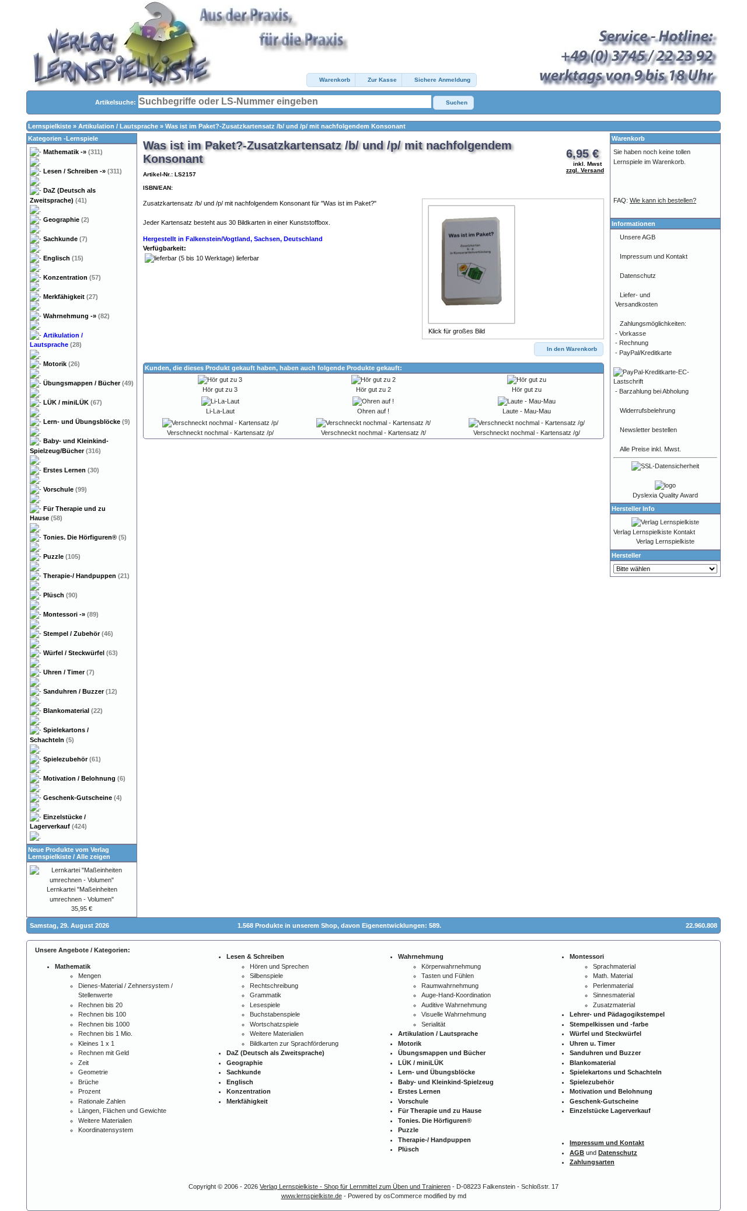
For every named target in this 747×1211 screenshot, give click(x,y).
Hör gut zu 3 (220, 389)
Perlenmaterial (613, 985)
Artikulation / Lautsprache (118, 126)
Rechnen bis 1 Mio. (105, 1033)
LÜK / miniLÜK (72, 402)
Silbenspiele (266, 975)
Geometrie (93, 1072)
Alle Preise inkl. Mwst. (650, 449)
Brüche (88, 1081)
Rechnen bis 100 (102, 1014)
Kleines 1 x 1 (96, 1043)
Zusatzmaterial (614, 1004)
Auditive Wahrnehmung (454, 1004)
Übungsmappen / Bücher (88, 383)
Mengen (89, 975)
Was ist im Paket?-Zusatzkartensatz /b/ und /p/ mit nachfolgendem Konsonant (285, 126)
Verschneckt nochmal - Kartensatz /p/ (220, 432)
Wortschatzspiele (274, 1024)
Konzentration (72, 277)
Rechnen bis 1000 (104, 1024)
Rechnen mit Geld (103, 1052)
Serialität (433, 1024)
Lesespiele (265, 1004)
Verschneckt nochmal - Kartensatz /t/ (373, 432)
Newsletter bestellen (648, 429)
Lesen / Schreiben (82, 171)
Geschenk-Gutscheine (82, 797)
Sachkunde (65, 238)
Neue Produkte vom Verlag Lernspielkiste (68, 853)
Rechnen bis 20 (100, 1004)
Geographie (66, 219)
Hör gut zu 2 (373, 389)
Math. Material (613, 975)
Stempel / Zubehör (78, 633)
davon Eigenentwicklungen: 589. (391, 925)
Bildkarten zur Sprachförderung (294, 1043)
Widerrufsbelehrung (647, 410)
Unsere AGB (637, 237)
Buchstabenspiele (275, 1014)
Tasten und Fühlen (447, 975)
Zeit (83, 1062)
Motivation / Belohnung (84, 778)
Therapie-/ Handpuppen (86, 575)
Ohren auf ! (373, 411)
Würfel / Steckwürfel (80, 652)
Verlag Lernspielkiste (665, 541)
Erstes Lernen (71, 470)
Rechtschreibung (274, 985)
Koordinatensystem (105, 1129)
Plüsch (60, 594)
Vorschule (65, 489)
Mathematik (73, 151)
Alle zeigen (93, 856)
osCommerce (402, 1195)
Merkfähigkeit (70, 296)
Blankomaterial (73, 710)
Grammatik (265, 994)
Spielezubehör (72, 759)
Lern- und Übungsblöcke (86, 421)
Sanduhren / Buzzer (80, 691)
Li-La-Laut (220, 411)
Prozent (89, 1091)
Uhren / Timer (69, 672)
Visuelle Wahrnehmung (453, 1014)
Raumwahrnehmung (450, 985)
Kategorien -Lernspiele (63, 138)
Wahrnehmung (76, 315)
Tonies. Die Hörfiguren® (85, 537)
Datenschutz (638, 275)
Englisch (63, 258)
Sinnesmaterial (613, 994)
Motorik (61, 363)
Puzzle (62, 556)
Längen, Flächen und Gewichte (122, 1110)
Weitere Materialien (105, 1120)
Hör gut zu (527, 389)
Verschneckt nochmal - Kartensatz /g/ (526, 432)
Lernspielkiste (49, 126)
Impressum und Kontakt (653, 256)
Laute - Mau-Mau (526, 411)
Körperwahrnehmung (451, 966)
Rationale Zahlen (101, 1101)
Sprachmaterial (614, 966)
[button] (331, 80)
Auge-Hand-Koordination (456, 994)
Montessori (71, 614)
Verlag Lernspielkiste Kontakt (654, 531)
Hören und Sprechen (279, 966)
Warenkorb (628, 138)
